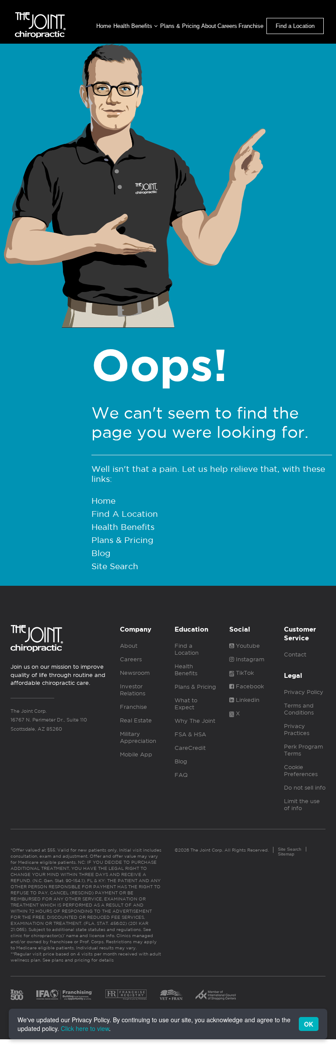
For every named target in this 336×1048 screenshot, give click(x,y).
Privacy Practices (296, 729)
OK (308, 1024)
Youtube (247, 646)
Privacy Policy (303, 692)
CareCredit (190, 748)
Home (103, 26)
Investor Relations (132, 690)
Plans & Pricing (180, 26)
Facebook (249, 686)
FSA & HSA (190, 734)
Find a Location (295, 26)
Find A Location (124, 514)
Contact (295, 654)
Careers (227, 26)
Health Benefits (133, 26)
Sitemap (286, 854)
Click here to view (85, 1028)
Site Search (114, 566)
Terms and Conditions (299, 709)
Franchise (250, 26)
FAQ (181, 775)
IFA (64, 995)
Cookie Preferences (301, 770)
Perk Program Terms (303, 750)
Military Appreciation (138, 737)
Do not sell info (305, 787)
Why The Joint (195, 721)
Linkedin (246, 700)
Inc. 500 (16, 995)
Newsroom (135, 673)
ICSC (216, 995)
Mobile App (136, 754)
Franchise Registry (126, 995)
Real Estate (136, 720)
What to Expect (186, 704)
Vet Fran (171, 995)
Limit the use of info (302, 804)
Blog (101, 553)
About (208, 26)
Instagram (249, 659)
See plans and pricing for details (77, 959)
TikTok (244, 673)
